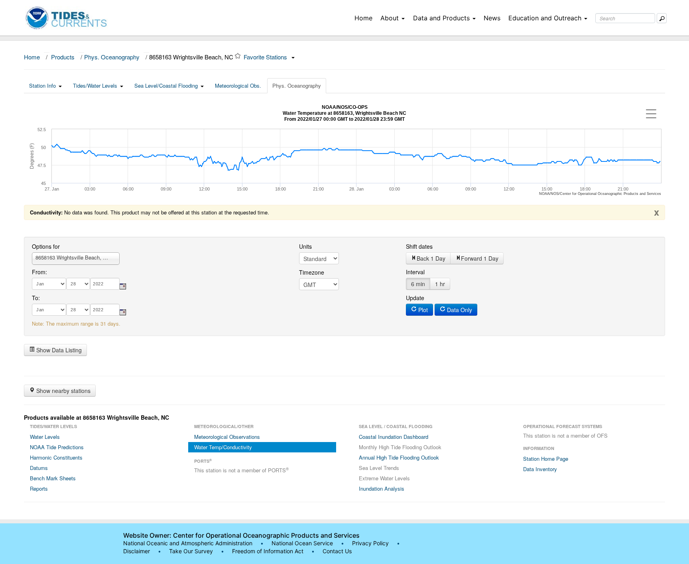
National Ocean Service (302, 543)
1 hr (440, 284)
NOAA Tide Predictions (57, 447)
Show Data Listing (58, 350)
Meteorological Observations (227, 436)
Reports (39, 488)
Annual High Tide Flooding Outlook (399, 457)
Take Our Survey (192, 551)
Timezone (311, 272)
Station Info (42, 85)
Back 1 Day (431, 258)
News (492, 18)
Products (63, 57)
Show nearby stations (63, 391)
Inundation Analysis (381, 488)
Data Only (458, 310)
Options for (46, 246)
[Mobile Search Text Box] (662, 18)
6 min (418, 284)
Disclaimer (136, 551)
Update (415, 298)
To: (36, 298)
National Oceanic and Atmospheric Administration (187, 543)
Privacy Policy (370, 543)
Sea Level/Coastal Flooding (166, 85)
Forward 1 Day (479, 258)
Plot (422, 310)
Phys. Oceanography (112, 57)
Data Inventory (540, 469)
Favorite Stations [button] (266, 57)
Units (305, 246)
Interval (415, 272)
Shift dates (419, 246)
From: (39, 272)
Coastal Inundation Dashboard (393, 436)
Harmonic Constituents (56, 457)
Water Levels (45, 436)
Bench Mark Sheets (53, 478)
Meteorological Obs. (238, 85)
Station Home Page (545, 458)
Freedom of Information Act (267, 551)
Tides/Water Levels (95, 85)
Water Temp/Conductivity (223, 447)
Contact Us (337, 551)
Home (363, 18)
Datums (39, 468)
